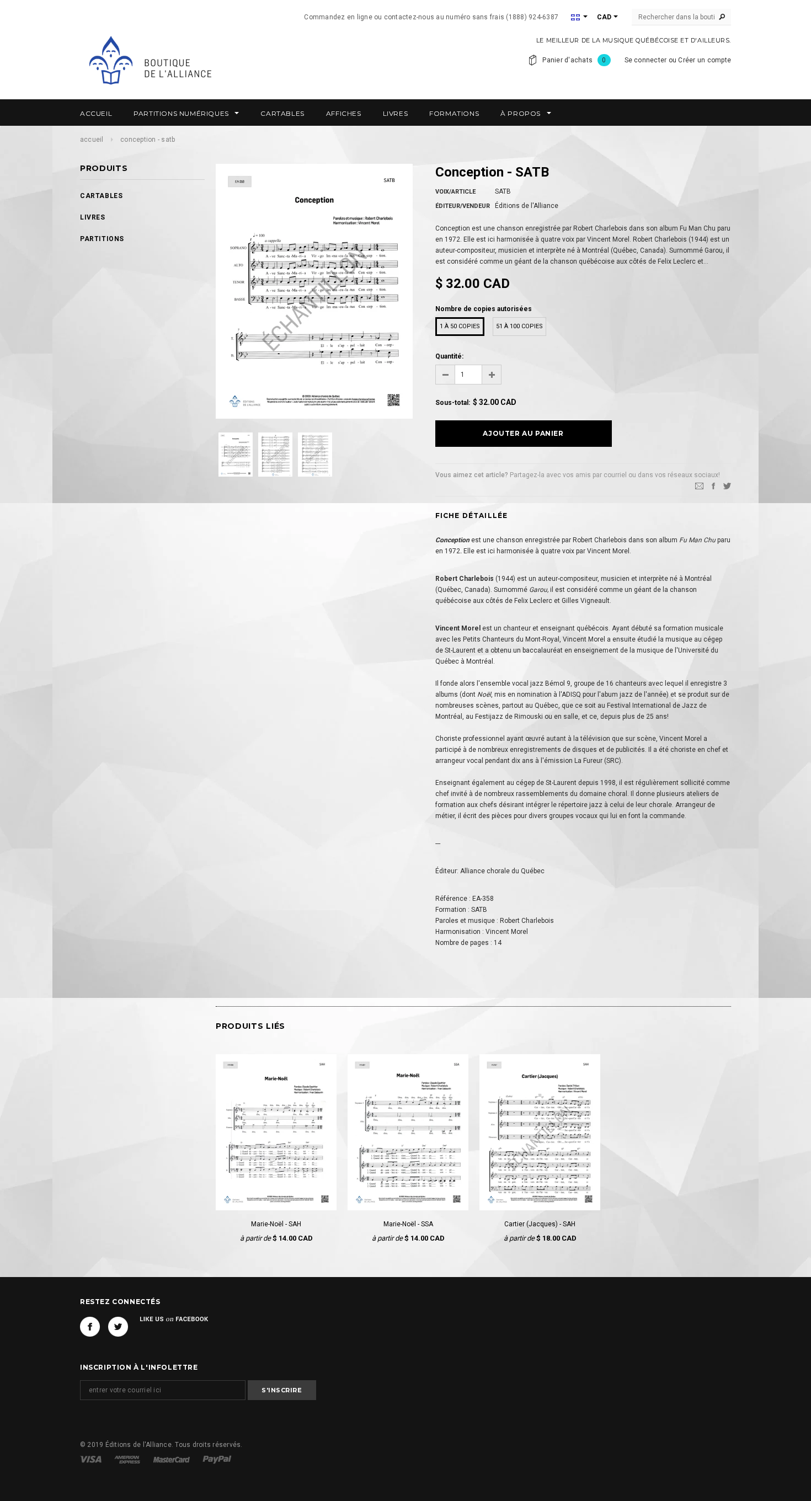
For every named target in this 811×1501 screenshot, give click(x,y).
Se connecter (646, 60)
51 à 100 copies (519, 326)
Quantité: (449, 356)
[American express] (128, 1459)
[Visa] (91, 1459)
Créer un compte (704, 60)
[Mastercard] (172, 1459)
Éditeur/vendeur (462, 206)
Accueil (92, 139)
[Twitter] (727, 485)
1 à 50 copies (460, 326)
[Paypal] (217, 1459)
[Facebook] (90, 1327)
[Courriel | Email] (699, 485)
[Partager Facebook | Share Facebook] (713, 485)
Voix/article (455, 191)
